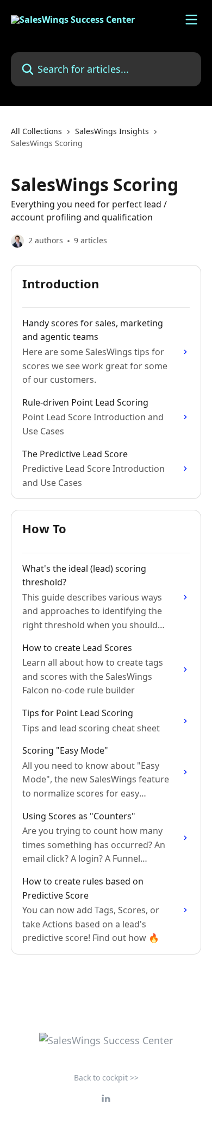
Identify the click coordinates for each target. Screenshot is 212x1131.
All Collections (36, 131)
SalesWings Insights (112, 131)
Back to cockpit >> (106, 1077)
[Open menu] (191, 19)
